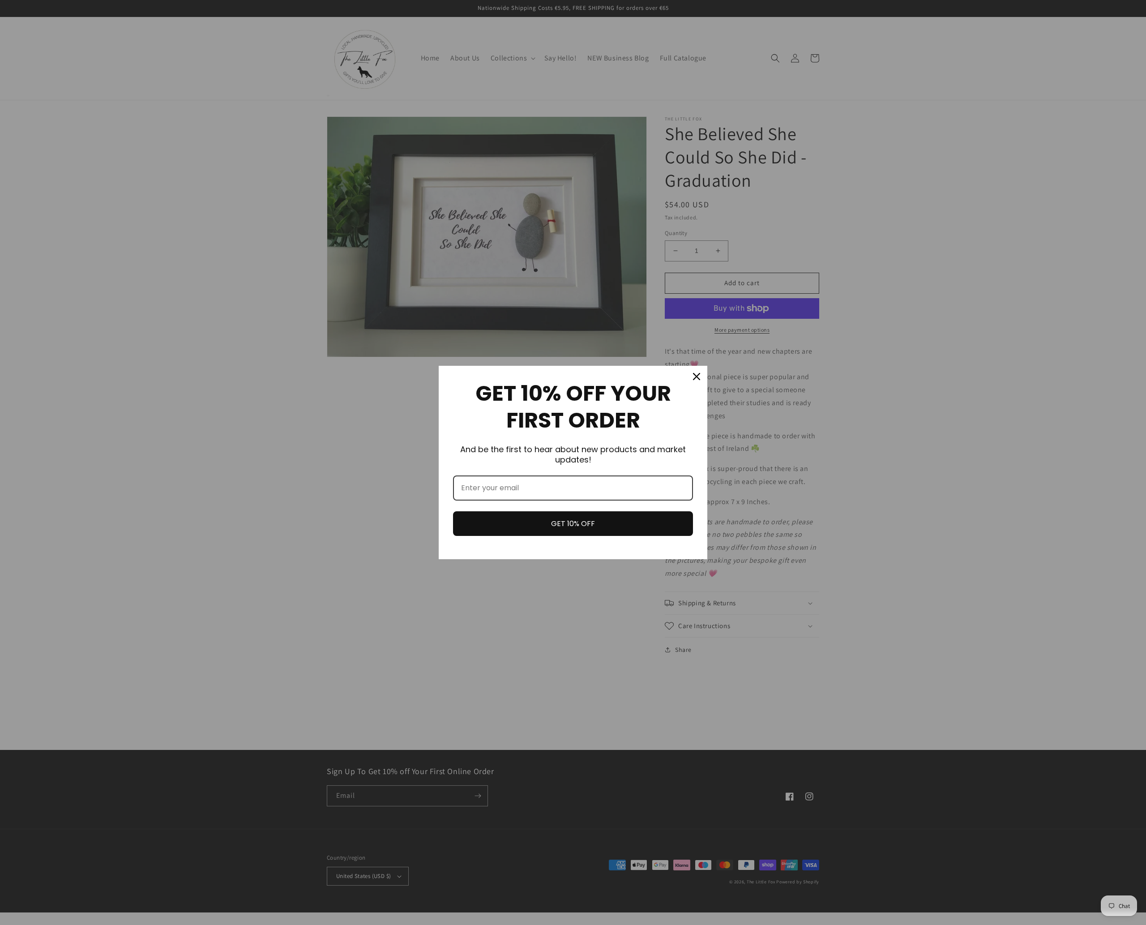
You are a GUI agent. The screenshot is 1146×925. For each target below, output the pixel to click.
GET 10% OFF (573, 523)
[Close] (696, 376)
